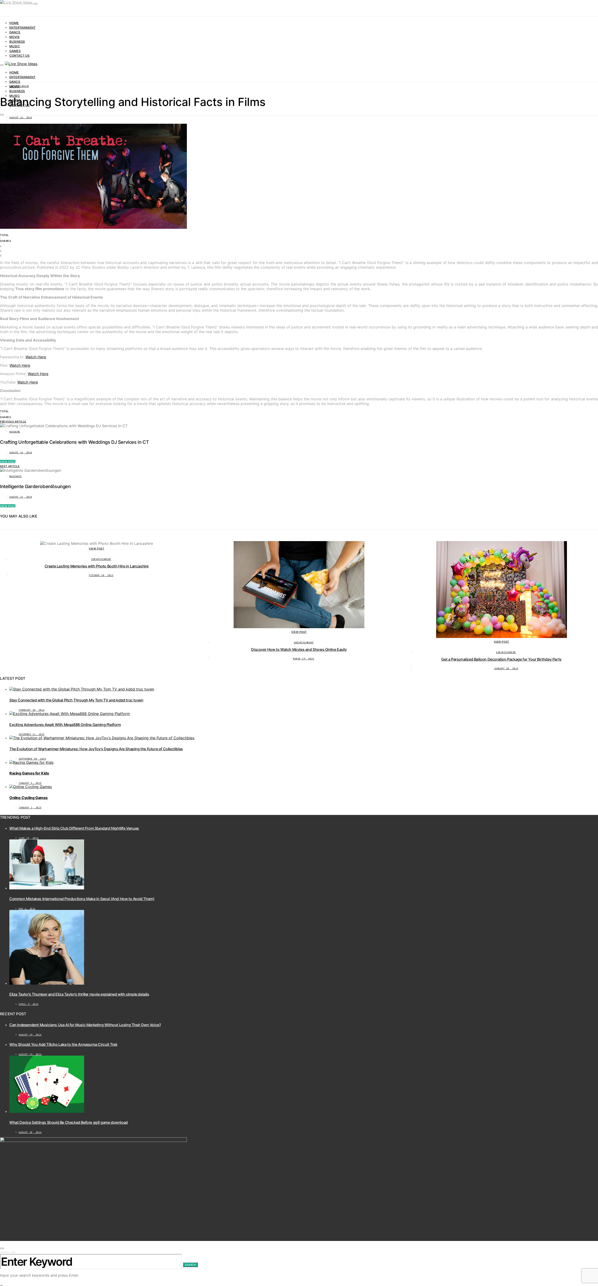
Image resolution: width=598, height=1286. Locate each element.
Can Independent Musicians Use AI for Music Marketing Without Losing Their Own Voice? (85, 1024)
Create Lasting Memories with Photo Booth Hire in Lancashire (97, 566)
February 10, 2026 (32, 710)
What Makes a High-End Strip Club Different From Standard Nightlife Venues (74, 828)
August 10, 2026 (30, 1132)
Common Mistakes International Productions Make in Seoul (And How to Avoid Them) (81, 898)
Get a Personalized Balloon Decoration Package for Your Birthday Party (501, 659)
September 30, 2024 (32, 759)
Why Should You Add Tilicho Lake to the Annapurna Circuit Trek (63, 1044)
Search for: (8, 1252)
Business (17, 41)
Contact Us (19, 55)
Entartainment (19, 86)
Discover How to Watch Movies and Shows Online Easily (299, 649)
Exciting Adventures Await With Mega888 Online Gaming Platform (65, 724)
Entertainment (22, 27)
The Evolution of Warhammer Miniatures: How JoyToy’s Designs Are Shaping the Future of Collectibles (96, 749)
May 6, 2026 (27, 908)
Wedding (14, 431)
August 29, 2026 (30, 1034)
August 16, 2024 (20, 117)
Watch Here (35, 357)
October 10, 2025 (101, 575)
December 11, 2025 (32, 734)
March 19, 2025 (303, 658)
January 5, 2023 (30, 783)
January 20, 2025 (506, 668)
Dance (14, 32)
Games (15, 51)
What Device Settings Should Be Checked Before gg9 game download (68, 1122)
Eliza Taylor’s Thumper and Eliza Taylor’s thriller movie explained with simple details (79, 994)
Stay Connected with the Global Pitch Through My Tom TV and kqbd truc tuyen (76, 700)
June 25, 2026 (29, 838)
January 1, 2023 (30, 807)
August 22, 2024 (20, 497)
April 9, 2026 (29, 1004)
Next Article (10, 466)
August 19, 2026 (30, 1054)
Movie (14, 37)
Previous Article (13, 421)
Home (14, 23)
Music (14, 46)
